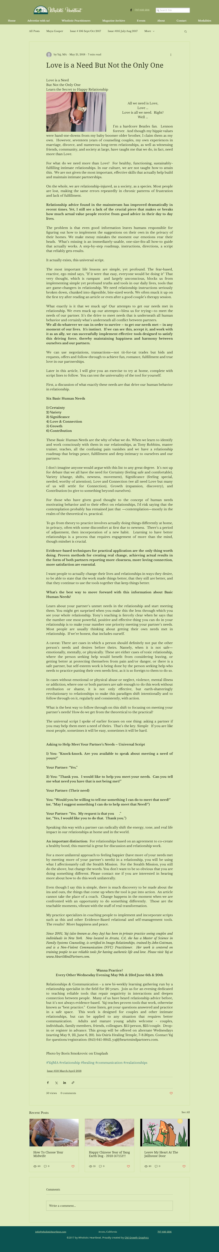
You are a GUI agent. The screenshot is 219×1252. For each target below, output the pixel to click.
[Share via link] (73, 1082)
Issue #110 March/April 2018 (64, 1070)
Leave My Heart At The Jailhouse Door (161, 1154)
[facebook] (131, 10)
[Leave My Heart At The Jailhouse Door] (165, 1132)
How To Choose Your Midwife (48, 1154)
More (147, 31)
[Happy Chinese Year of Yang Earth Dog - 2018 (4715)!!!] (109, 1132)
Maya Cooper (54, 31)
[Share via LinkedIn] (64, 1082)
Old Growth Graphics (137, 1237)
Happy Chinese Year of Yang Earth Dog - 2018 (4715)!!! (109, 1154)
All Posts (34, 31)
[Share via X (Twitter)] (56, 1082)
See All (186, 1112)
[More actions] (171, 55)
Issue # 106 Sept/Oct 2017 (85, 31)
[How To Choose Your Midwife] (54, 1132)
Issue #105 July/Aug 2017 (123, 31)
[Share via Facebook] (47, 1082)
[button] (185, 31)
